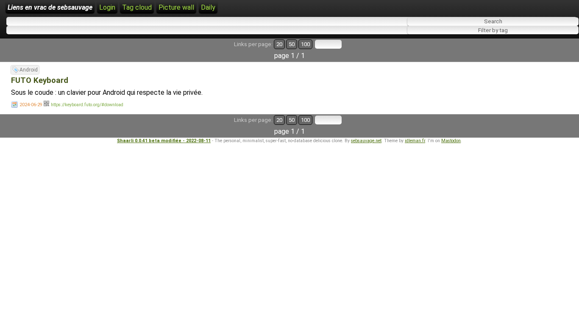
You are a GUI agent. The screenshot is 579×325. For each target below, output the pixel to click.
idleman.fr (415, 140)
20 (279, 44)
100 (305, 44)
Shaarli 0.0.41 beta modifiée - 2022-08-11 (164, 140)
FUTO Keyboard (39, 80)
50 (292, 44)
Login (107, 7)
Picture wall (176, 7)
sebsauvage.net (366, 140)
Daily (208, 7)
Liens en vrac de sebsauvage (50, 7)
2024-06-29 (30, 104)
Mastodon (451, 140)
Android (28, 70)
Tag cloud (137, 7)
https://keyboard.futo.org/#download (87, 104)
